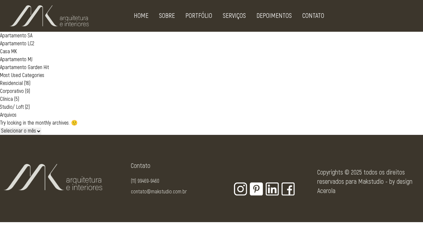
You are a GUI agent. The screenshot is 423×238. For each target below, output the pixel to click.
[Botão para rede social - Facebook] (288, 189)
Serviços (234, 16)
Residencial (11, 83)
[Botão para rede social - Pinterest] (256, 189)
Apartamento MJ (16, 59)
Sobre (167, 16)
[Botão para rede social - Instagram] (240, 189)
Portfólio (198, 16)
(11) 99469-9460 (145, 181)
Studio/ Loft (12, 107)
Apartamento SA (16, 35)
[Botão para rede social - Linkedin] (272, 189)
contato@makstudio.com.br (159, 191)
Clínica (6, 99)
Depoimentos (274, 16)
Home (141, 16)
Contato (313, 16)
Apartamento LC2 (17, 43)
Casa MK (8, 51)
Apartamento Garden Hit (24, 67)
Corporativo (12, 91)
